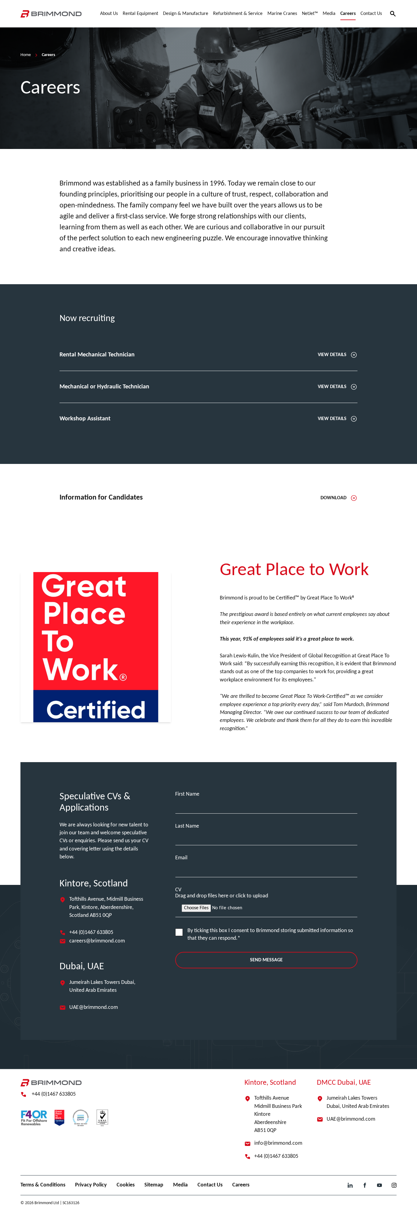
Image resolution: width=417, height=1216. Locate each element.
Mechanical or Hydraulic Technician (203, 387)
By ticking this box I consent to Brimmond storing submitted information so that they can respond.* (270, 934)
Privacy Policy (91, 1185)
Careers (240, 1185)
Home (25, 55)
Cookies (126, 1185)
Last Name (187, 826)
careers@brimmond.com (97, 941)
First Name (187, 794)
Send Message (266, 960)
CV (178, 890)
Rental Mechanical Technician (203, 355)
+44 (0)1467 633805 (91, 932)
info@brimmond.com (278, 1143)
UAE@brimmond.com (93, 1007)
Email (181, 858)
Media (180, 1185)
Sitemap (153, 1185)
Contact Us (210, 1185)
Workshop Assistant (203, 419)
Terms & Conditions (42, 1185)
